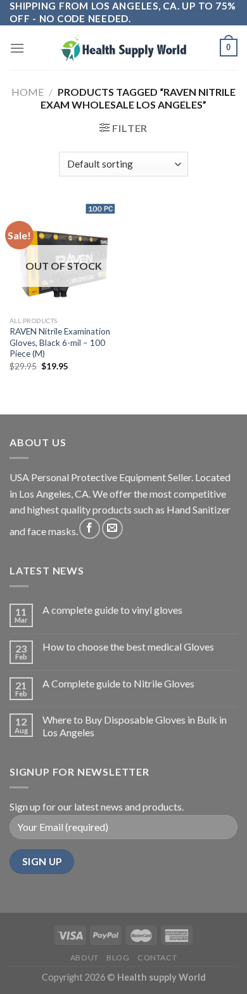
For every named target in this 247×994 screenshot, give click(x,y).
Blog (117, 957)
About (84, 957)
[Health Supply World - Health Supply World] (123, 47)
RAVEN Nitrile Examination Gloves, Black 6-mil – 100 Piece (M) (60, 342)
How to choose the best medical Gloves (128, 646)
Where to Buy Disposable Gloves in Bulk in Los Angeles (134, 725)
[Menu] (17, 47)
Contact (157, 957)
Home (27, 92)
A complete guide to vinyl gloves (112, 610)
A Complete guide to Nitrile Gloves (118, 683)
